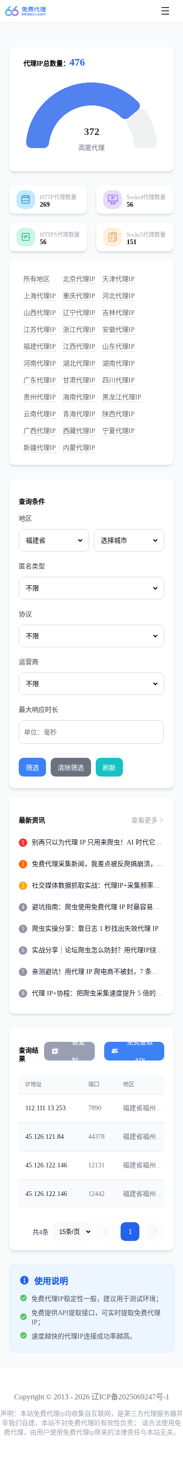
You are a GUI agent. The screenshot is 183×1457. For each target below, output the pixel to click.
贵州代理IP (39, 397)
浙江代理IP (79, 329)
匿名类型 (32, 566)
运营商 (28, 661)
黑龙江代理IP (121, 397)
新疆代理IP (39, 447)
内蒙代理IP (79, 447)
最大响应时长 (38, 709)
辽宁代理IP (79, 312)
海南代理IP (79, 397)
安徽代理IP (118, 329)
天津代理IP (118, 279)
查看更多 (144, 820)
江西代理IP (79, 346)
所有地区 (36, 279)
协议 (25, 614)
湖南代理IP (118, 363)
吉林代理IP (118, 312)
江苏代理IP (39, 329)
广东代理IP (39, 380)
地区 (25, 518)
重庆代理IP (79, 295)
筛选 (32, 767)
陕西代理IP (118, 414)
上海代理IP (39, 295)
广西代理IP (39, 430)
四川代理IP (118, 380)
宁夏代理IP (118, 430)
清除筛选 (71, 767)
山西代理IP (39, 312)
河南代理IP (39, 363)
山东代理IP (118, 346)
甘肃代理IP (79, 380)
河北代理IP (118, 295)
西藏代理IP (79, 430)
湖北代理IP (79, 363)
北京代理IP (79, 279)
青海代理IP (79, 414)
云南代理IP (39, 414)
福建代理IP (39, 346)
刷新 (109, 767)
